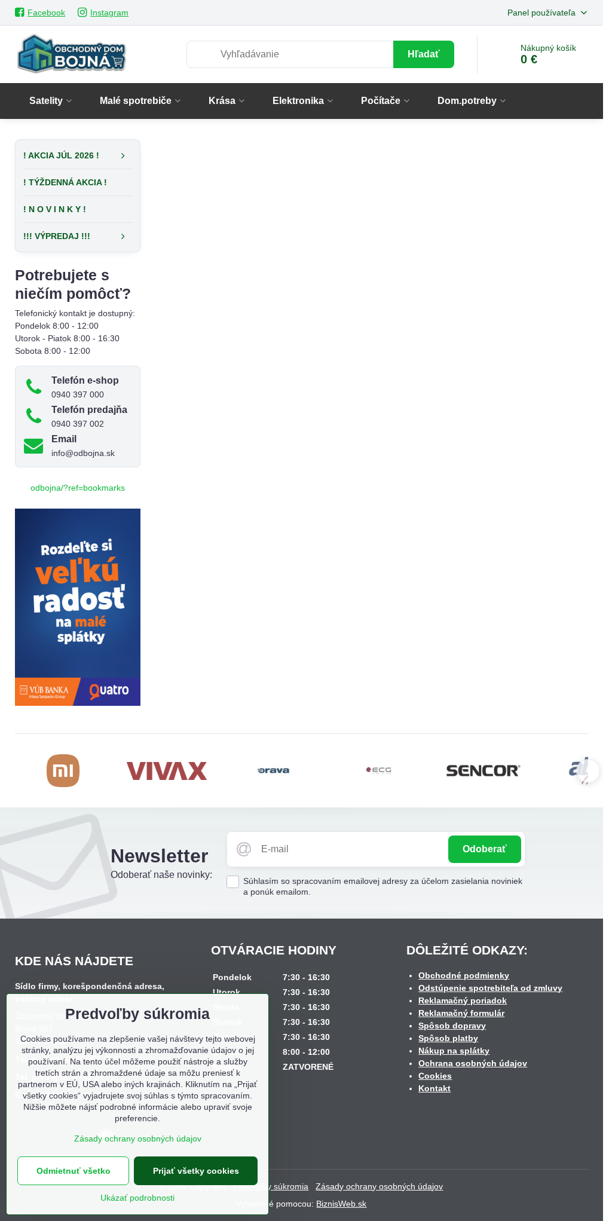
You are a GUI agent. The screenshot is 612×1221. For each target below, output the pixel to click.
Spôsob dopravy (452, 1025)
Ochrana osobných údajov (472, 1063)
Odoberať (485, 849)
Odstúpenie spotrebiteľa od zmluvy (490, 988)
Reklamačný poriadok (462, 1000)
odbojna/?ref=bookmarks (77, 487)
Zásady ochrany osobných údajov (379, 1186)
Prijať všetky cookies (196, 1171)
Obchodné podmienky (463, 975)
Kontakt (434, 1088)
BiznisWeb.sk (341, 1203)
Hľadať (424, 54)
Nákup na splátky (453, 1050)
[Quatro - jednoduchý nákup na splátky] (77, 703)
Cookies (435, 1076)
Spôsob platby (448, 1038)
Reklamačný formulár (461, 1013)
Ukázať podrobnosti (137, 1197)
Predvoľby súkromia (270, 1186)
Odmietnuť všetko (73, 1171)
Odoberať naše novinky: (161, 875)
